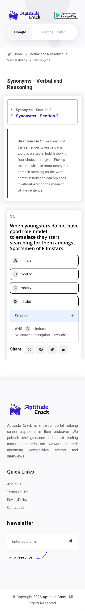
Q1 (12, 216)
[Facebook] (41, 349)
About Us (14, 484)
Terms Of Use (18, 492)
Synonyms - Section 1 (34, 110)
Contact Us (16, 507)
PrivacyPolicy (17, 500)
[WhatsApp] (29, 349)
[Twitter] (52, 349)
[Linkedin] (63, 349)
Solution (21, 316)
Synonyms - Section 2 (37, 115)
